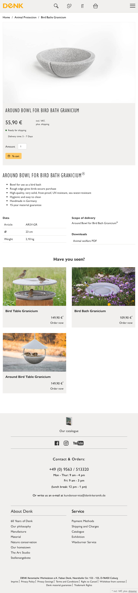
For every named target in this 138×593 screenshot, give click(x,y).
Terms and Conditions (67, 581)
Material (16, 536)
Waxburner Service (84, 542)
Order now (57, 323)
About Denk (22, 511)
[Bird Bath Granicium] (103, 286)
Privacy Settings (45, 581)
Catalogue (78, 531)
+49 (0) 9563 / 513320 (69, 469)
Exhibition (78, 536)
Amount (10, 146)
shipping (45, 124)
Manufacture (18, 531)
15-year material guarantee (26, 205)
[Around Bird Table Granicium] (34, 352)
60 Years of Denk (22, 521)
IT (82, 6)
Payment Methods (83, 521)
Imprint (14, 581)
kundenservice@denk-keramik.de (84, 495)
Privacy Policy (28, 581)
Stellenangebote (21, 557)
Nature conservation (24, 542)
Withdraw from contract (112, 581)
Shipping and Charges (85, 526)
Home (6, 17)
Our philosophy (21, 526)
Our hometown (21, 547)
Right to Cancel (89, 581)
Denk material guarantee (59, 585)
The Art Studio (20, 552)
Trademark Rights (83, 585)
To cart (15, 156)
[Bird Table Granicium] (34, 286)
